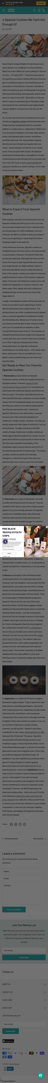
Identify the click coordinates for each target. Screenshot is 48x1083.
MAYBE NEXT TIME (6, 556)
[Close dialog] (47, 527)
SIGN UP (9, 553)
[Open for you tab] (40, 1075)
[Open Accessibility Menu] (5, 541)
